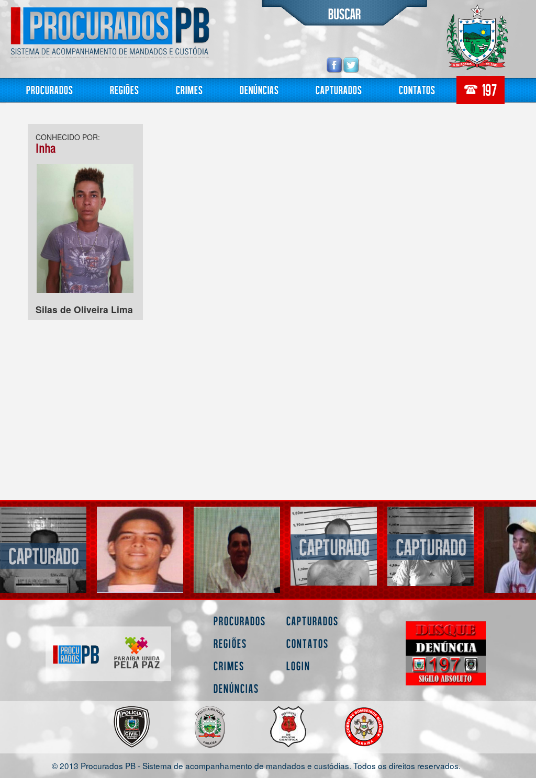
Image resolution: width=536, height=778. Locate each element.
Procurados (49, 90)
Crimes (189, 90)
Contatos (417, 90)
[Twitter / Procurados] (351, 65)
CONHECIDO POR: (68, 137)
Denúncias (259, 90)
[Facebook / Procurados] (334, 65)
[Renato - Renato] (237, 570)
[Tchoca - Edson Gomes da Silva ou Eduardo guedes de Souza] (430, 546)
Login (298, 665)
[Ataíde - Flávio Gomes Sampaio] (334, 546)
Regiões (124, 90)
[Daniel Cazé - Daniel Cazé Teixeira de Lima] (140, 550)
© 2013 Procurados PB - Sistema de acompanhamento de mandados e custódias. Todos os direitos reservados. (256, 765)
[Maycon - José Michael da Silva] (43, 555)
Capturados (339, 90)
